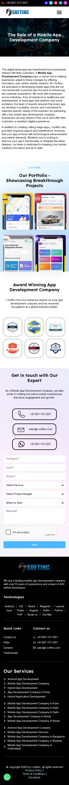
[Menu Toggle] (59, 12)
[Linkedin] (60, 3)
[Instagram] (65, 3)
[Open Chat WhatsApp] (7, 777)
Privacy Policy (33, 770)
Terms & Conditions (33, 773)
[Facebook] (46, 3)
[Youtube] (56, 3)
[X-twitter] (51, 3)
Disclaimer (35, 777)
